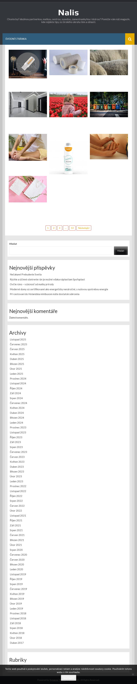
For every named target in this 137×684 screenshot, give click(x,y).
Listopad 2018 (18, 618)
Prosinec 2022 (18, 486)
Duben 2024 (17, 412)
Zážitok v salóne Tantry (28, 156)
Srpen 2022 (16, 500)
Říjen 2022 (16, 495)
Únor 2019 (16, 603)
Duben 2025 (17, 358)
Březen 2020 (17, 564)
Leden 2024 (16, 422)
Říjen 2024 (16, 388)
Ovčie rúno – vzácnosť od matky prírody (109, 69)
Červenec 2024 (18, 402)
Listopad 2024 (18, 383)
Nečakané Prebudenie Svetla (27, 74)
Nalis (68, 12)
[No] (132, 674)
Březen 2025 (17, 363)
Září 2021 (15, 525)
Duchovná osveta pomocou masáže (109, 155)
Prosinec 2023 (18, 427)
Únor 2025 (16, 368)
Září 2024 (15, 393)
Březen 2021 (17, 539)
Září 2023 (15, 442)
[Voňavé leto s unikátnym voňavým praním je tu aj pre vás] (68, 159)
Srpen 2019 (16, 584)
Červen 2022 (17, 505)
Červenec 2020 (18, 554)
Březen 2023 (17, 471)
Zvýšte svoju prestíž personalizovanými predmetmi (27, 196)
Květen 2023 (17, 461)
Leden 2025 (16, 373)
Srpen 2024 (16, 398)
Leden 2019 (16, 608)
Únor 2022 (16, 510)
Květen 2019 (17, 593)
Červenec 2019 (18, 588)
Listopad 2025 (18, 339)
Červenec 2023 (18, 451)
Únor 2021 (16, 544)
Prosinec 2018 (18, 613)
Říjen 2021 (16, 520)
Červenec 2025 (18, 344)
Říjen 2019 (16, 579)
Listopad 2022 (18, 491)
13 (72, 228)
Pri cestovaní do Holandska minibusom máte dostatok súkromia (68, 109)
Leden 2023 (16, 481)
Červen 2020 (17, 559)
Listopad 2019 (18, 574)
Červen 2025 (17, 349)
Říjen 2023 (16, 437)
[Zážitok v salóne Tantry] (28, 147)
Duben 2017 (17, 642)
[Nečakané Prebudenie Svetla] (28, 63)
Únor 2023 (16, 476)
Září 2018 (15, 623)
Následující (83, 228)
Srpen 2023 (16, 447)
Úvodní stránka (16, 38)
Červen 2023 (17, 456)
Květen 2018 (17, 632)
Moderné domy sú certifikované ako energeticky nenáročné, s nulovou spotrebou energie (27, 108)
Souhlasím (68, 678)
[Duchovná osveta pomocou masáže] (109, 146)
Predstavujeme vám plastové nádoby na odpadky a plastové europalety (109, 109)
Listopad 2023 (18, 432)
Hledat (13, 243)
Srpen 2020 (16, 549)
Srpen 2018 (16, 627)
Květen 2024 (17, 407)
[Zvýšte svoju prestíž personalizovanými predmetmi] (28, 188)
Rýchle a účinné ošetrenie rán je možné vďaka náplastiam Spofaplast (68, 66)
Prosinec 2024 (18, 378)
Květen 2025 (17, 354)
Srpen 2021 (16, 530)
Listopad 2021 (18, 515)
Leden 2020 (16, 569)
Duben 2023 (17, 466)
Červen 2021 (17, 534)
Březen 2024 (17, 417)
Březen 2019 (17, 598)
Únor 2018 (16, 637)
